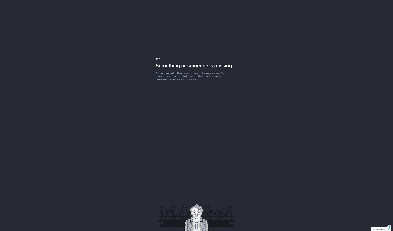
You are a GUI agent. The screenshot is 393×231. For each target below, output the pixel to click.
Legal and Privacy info (381, 229)
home (175, 76)
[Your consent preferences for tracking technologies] (389, 227)
